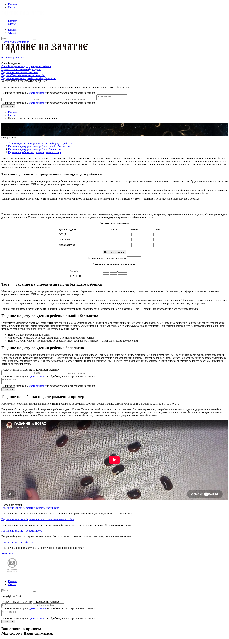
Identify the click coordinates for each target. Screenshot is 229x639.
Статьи (12, 7)
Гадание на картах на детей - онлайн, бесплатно (28, 78)
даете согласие (37, 92)
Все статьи (7, 553)
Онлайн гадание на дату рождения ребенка (26, 66)
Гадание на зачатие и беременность (21, 530)
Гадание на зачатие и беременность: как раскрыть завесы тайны (37, 519)
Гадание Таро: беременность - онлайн (23, 75)
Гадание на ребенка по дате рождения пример (34, 152)
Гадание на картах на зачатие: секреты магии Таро (30, 507)
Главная (12, 4)
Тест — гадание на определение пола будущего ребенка (40, 143)
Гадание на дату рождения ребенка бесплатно (34, 149)
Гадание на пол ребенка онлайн (19, 72)
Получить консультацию (15, 41)
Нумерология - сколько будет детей (21, 69)
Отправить (8, 106)
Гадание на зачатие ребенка (17, 542)
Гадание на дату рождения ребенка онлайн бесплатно (39, 146)
